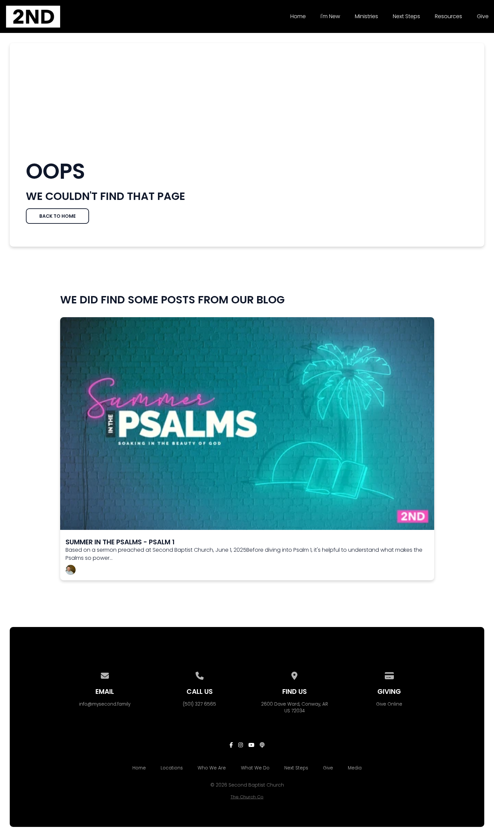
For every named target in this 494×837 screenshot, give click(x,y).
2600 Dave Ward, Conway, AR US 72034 (294, 707)
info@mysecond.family (104, 704)
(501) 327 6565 (199, 704)
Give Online (389, 704)
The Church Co (247, 797)
